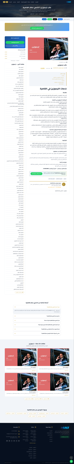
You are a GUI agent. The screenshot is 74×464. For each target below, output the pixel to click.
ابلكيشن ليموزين (20, 249)
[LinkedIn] (19, 441)
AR (4, 2)
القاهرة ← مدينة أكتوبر (10, 413)
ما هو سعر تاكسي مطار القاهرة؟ (53, 316)
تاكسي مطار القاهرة (59, 191)
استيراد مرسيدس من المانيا (19, 262)
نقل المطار (21, 80)
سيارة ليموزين (21, 133)
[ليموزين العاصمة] (20, 382)
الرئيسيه (36, 2)
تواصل (6, 52)
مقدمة (63, 75)
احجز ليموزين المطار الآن (36, 28)
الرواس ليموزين (20, 101)
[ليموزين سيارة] (53, 357)
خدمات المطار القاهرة (19, 278)
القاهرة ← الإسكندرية (41, 416)
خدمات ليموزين (20, 171)
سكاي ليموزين (20, 194)
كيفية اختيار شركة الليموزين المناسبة (58, 79)
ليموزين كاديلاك (20, 209)
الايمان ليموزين (20, 257)
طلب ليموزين (21, 228)
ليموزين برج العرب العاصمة (33, 434)
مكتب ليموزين (20, 148)
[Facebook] (12, 441)
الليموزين (21, 283)
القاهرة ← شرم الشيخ (55, 413)
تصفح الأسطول (37, 399)
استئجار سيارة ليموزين (19, 163)
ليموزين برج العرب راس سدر (25, 440)
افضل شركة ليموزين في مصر (18, 274)
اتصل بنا (10, 2)
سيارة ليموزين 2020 (20, 188)
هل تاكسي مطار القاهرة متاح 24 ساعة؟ (51, 320)
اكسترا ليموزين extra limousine (18, 251)
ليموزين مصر (21, 234)
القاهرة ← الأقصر (32, 416)
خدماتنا (29, 2)
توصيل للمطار (21, 222)
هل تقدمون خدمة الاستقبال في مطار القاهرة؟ (50, 329)
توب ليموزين (21, 180)
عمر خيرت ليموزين (20, 230)
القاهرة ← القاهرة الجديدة (21, 413)
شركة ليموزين (21, 131)
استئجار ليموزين (20, 152)
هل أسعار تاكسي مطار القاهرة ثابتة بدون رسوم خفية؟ (48, 325)
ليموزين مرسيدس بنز (20, 259)
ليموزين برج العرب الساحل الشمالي (33, 431)
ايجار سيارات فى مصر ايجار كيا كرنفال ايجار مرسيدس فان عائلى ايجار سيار (15, 104)
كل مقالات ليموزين (19, 292)
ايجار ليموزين (21, 127)
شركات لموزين (20, 177)
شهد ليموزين (21, 243)
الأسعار (18, 2)
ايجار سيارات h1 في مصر (19, 86)
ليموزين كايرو (21, 75)
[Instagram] (16, 441)
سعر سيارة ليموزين (20, 190)
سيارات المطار (21, 268)
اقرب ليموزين (21, 276)
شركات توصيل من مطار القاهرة (18, 253)
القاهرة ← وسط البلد (32, 413)
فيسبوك (59, 19)
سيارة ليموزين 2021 (20, 129)
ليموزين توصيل (20, 71)
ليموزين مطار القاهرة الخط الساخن (17, 247)
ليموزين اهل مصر (20, 238)
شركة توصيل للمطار (20, 255)
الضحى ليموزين (20, 169)
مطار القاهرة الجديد (20, 285)
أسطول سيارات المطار (52, 178)
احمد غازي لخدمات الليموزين (18, 241)
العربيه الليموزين (20, 173)
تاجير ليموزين (21, 125)
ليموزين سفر (21, 69)
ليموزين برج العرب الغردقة (25, 431)
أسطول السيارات (24, 2)
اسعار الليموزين (20, 264)
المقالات (32, 2)
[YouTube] (7, 441)
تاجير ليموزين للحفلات (19, 175)
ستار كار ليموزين (20, 108)
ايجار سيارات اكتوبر (20, 272)
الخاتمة (63, 80)
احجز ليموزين (45, 399)
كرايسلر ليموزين (20, 198)
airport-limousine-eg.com (56, 462)
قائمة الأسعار (50, 435)
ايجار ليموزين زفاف (20, 82)
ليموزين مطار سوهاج (19, 98)
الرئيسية (51, 431)
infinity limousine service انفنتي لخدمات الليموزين (15, 161)
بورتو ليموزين (21, 114)
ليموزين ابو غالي (20, 201)
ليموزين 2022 (21, 205)
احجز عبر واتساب (14, 42)
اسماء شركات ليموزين (19, 270)
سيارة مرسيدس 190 (20, 215)
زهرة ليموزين (21, 184)
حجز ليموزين (21, 135)
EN (6, 2)
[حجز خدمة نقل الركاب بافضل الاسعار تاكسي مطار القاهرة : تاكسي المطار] (61, 427)
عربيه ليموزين (21, 146)
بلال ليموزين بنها (20, 110)
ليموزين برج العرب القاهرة (25, 434)
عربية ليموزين (21, 158)
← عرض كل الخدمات (33, 443)
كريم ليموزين (21, 154)
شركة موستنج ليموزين (19, 92)
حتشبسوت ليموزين (20, 182)
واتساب (49, 19)
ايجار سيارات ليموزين (20, 287)
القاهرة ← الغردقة (64, 413)
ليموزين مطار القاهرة (59, 178)
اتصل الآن (15, 46)
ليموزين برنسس (20, 150)
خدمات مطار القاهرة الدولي (18, 280)
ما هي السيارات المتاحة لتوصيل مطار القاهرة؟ (50, 333)
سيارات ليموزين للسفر (19, 186)
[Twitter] (14, 441)
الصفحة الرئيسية (41, 14)
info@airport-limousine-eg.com (12, 433)
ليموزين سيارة (21, 67)
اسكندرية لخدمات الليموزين (18, 245)
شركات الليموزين (20, 142)
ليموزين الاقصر (20, 236)
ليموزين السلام (20, 94)
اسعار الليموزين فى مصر (19, 84)
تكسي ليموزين (20, 156)
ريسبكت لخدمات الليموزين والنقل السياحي (16, 106)
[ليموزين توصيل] (53, 382)
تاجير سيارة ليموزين (20, 144)
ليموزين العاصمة (20, 73)
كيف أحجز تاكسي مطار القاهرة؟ (53, 307)
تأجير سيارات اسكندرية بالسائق (18, 289)
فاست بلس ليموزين (20, 192)
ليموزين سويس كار (20, 213)
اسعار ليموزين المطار (20, 137)
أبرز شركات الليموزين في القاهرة (58, 77)
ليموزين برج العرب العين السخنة (33, 440)
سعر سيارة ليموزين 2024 (19, 121)
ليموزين (36, 14)
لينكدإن (44, 19)
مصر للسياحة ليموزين (19, 77)
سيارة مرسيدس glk (20, 217)
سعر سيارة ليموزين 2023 (19, 119)
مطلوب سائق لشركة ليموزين (18, 88)
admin (43, 462)
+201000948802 (14, 431)
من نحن (14, 2)
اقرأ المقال (66, 370)
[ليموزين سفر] (20, 357)
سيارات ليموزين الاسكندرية (19, 123)
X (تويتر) (54, 19)
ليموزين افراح (21, 203)
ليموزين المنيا (21, 96)
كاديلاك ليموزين (20, 196)
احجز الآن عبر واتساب (36, 173)
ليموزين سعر (21, 211)
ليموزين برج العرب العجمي (33, 437)
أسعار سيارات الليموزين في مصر (18, 90)
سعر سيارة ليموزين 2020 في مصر (17, 116)
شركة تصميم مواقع (7, 462)
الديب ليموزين (21, 165)
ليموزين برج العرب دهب (25, 437)
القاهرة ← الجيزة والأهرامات (44, 413)
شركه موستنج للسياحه (19, 226)
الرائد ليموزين (21, 167)
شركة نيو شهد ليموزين (19, 224)
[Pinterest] (9, 441)
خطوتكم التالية (61, 84)
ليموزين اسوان (20, 232)
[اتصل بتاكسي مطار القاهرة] (71, 457)
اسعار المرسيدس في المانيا (19, 266)
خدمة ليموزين (21, 140)
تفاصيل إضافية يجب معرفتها (59, 82)
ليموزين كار (21, 207)
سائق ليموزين (21, 112)
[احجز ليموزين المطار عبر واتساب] (71, 461)
